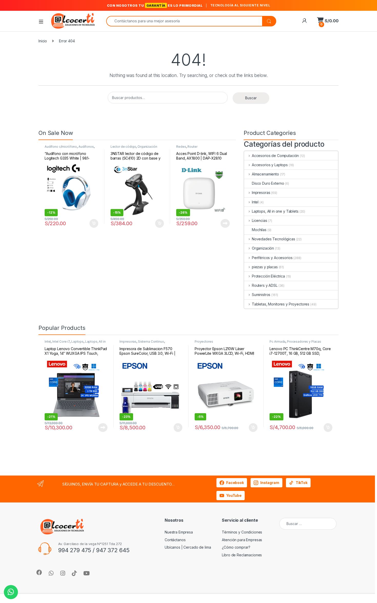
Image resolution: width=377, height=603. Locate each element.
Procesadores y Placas (304, 341)
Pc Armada (277, 341)
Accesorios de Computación (275, 155)
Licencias (259, 220)
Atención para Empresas (242, 540)
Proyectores (204, 341)
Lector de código (123, 147)
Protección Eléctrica (268, 276)
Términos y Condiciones (242, 532)
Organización (147, 147)
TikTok (301, 482)
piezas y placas (265, 267)
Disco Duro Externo (268, 183)
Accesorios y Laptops (270, 165)
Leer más (225, 223)
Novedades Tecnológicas (273, 239)
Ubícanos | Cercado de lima (188, 547)
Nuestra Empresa (179, 532)
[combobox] (184, 21)
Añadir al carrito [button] (93, 223)
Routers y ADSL (264, 285)
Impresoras (261, 192)
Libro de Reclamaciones (242, 555)
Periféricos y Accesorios (272, 257)
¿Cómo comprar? (236, 547)
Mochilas (259, 230)
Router (192, 147)
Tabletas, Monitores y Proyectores (280, 304)
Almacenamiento (265, 174)
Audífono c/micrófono (61, 147)
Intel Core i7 (61, 341)
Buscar (251, 98)
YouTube (234, 495)
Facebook (235, 482)
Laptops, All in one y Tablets (275, 211)
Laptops (77, 341)
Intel (255, 202)
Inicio (42, 41)
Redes (181, 147)
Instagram (269, 482)
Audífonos (86, 147)
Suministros (261, 294)
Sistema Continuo (151, 341)
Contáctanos (175, 540)
